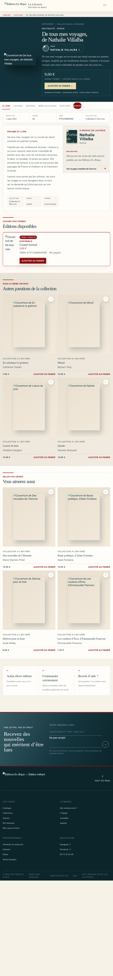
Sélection (65, 106)
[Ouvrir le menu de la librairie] (105, 5)
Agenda (63, 823)
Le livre (6, 106)
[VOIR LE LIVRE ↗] (29, 324)
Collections (7, 813)
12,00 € (29, 457)
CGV (75, 875)
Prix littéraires (9, 823)
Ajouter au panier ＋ (60, 85)
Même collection (47, 106)
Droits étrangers (9, 859)
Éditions (30, 106)
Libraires (6, 849)
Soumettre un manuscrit (13, 844)
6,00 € (29, 650)
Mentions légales (34, 875)
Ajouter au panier (33, 260)
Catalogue (18, 15)
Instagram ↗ (65, 844)
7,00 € (29, 374)
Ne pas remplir (62, 731)
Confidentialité (58, 875)
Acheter (77, 106)
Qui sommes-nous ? (68, 808)
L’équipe (64, 813)
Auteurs (6, 818)
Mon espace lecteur (11, 828)
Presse (5, 854)
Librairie (7, 15)
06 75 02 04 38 (66, 854)
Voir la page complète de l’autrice (86, 168)
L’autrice (18, 106)
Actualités (64, 818)
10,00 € (84, 374)
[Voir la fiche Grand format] (11, 249)
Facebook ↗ (65, 849)
